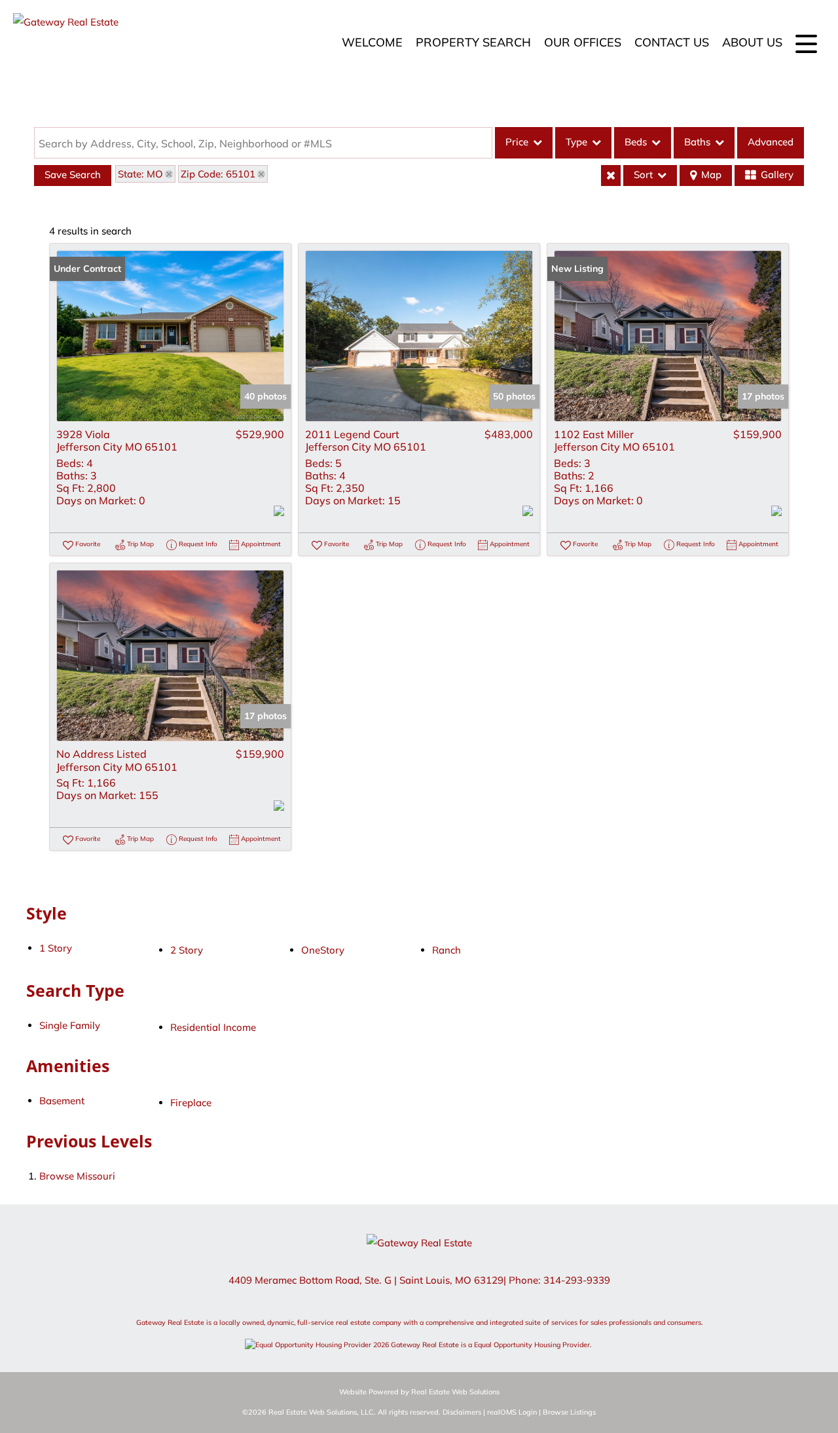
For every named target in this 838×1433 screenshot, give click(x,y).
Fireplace (190, 1102)
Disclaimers (462, 1412)
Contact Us (671, 42)
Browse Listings (569, 1412)
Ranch (446, 950)
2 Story (186, 950)
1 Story (55, 948)
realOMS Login (512, 1412)
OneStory (322, 950)
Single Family (69, 1025)
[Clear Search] (611, 175)
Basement (61, 1100)
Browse (77, 1176)
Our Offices (582, 42)
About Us (752, 42)
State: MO (140, 174)
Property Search (473, 42)
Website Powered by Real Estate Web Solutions (419, 1391)
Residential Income (213, 1027)
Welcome (372, 42)
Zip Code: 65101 (218, 174)
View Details (170, 336)
